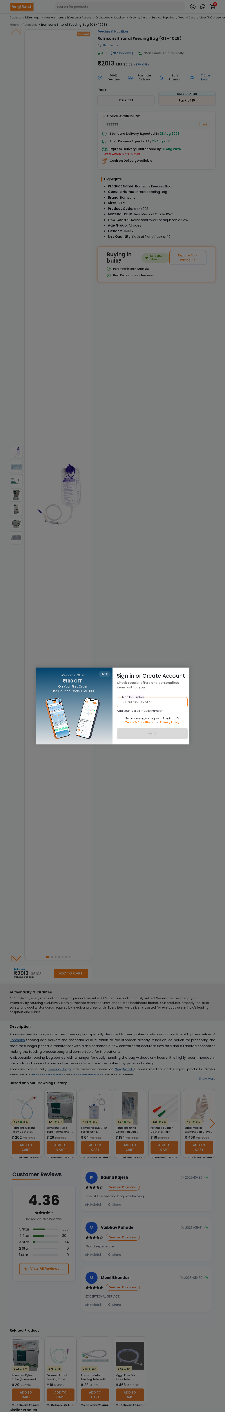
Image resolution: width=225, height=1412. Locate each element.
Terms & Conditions (139, 722)
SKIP (104, 674)
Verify (152, 733)
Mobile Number (133, 697)
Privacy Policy (169, 722)
